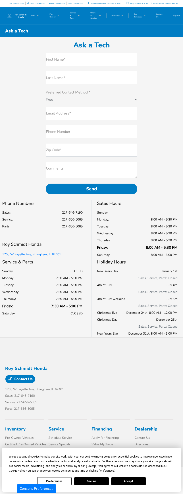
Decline (91, 481)
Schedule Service (60, 438)
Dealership (146, 429)
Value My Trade (102, 444)
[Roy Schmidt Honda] (17, 15)
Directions (141, 444)
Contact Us (23, 379)
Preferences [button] (107, 470)
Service (56, 429)
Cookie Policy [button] (17, 470)
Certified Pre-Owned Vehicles (25, 444)
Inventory (15, 429)
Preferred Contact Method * (68, 92)
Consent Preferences (36, 488)
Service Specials (59, 444)
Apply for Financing (105, 438)
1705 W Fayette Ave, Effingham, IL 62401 (31, 254)
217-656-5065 (72, 219)
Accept (128, 481)
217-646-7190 (72, 212)
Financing (102, 429)
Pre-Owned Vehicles (19, 438)
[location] (88, 3)
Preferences (54, 481)
